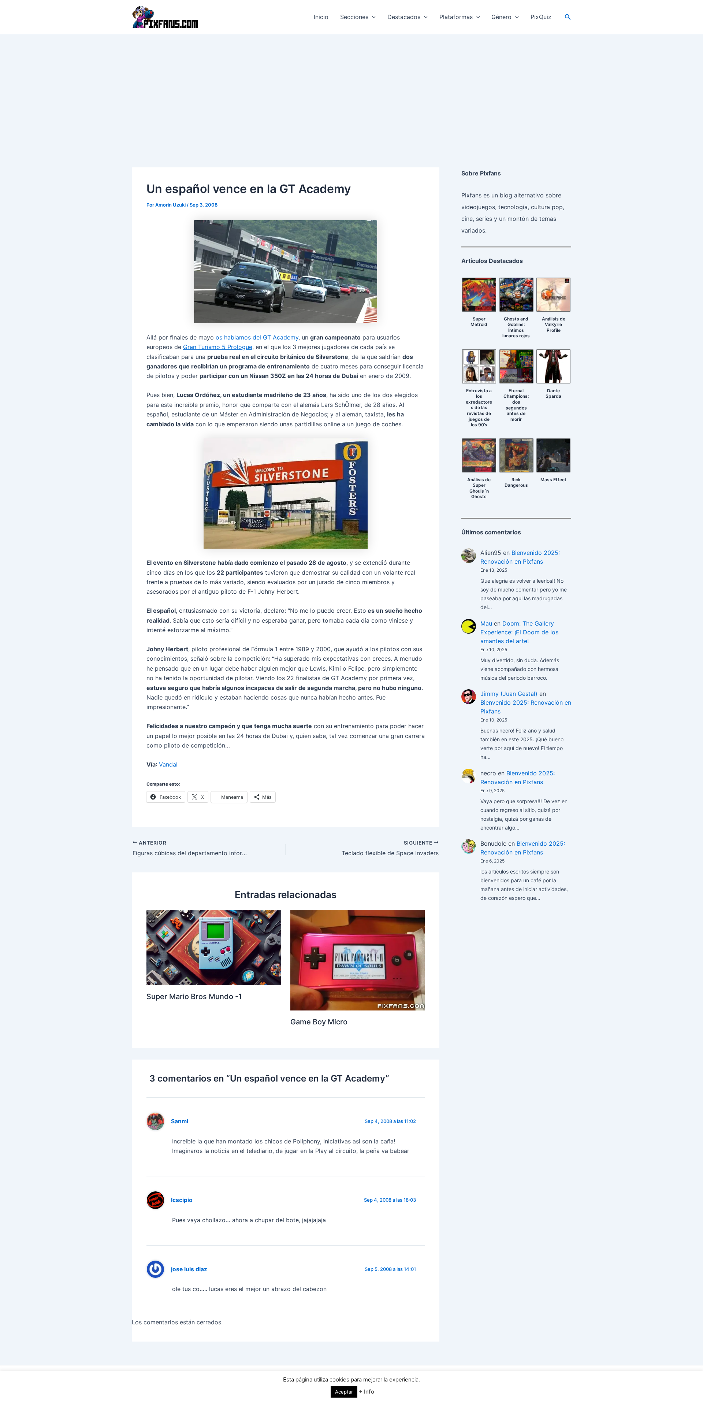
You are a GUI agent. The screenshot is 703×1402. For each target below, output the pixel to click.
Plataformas (456, 17)
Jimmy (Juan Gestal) (509, 693)
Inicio (321, 17)
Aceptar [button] (344, 1392)
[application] (372, 16)
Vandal (168, 764)
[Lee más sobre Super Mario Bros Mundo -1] (213, 946)
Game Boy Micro (318, 1021)
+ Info (366, 1391)
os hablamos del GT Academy (257, 337)
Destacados (403, 17)
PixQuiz (541, 17)
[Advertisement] (351, 89)
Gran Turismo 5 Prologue (217, 346)
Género (501, 17)
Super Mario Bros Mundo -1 (194, 996)
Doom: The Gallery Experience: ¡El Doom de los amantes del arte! (519, 632)
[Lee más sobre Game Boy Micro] (357, 959)
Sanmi (179, 1121)
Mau (486, 623)
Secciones (354, 17)
